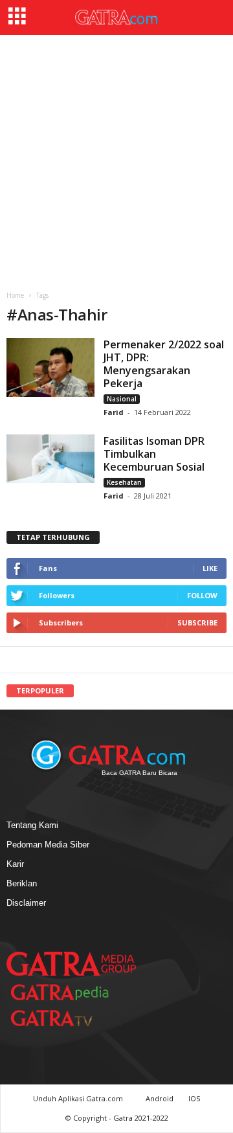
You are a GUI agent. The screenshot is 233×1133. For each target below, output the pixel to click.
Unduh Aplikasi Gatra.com (79, 1098)
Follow (202, 595)
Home (15, 295)
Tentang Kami (32, 825)
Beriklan (21, 883)
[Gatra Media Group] (71, 963)
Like (210, 568)
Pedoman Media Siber (47, 844)
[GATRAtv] (64, 1018)
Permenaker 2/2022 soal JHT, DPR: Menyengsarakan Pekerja (164, 363)
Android (159, 1098)
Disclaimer (26, 903)
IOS (194, 1098)
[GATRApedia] (64, 992)
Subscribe (197, 622)
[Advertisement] (116, 158)
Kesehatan (124, 482)
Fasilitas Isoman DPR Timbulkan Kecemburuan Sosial (154, 454)
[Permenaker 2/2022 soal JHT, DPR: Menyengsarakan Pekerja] (50, 367)
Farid (114, 412)
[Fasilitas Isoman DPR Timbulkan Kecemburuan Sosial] (50, 458)
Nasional (122, 398)
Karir (15, 864)
